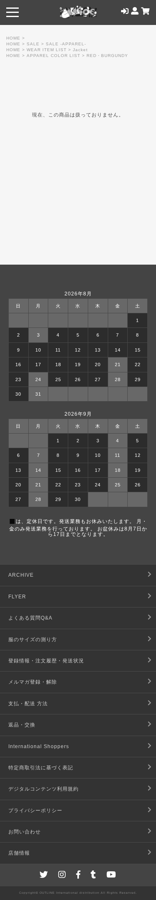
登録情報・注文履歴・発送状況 (46, 661)
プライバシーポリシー (35, 810)
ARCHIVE (21, 575)
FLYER (17, 597)
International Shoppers (38, 746)
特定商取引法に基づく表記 (40, 768)
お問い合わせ (24, 832)
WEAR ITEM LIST (47, 49)
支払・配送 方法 (28, 704)
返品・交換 (21, 725)
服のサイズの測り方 (32, 639)
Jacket (80, 49)
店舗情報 (19, 853)
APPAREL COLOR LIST (53, 55)
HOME (13, 38)
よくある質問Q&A (30, 618)
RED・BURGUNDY (107, 55)
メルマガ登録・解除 (32, 682)
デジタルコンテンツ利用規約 (43, 789)
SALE (33, 44)
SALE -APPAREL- (66, 44)
